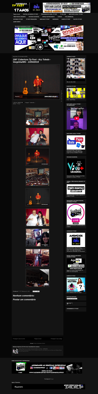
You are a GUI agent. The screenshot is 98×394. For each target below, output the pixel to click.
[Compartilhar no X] (36, 291)
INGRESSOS (55, 19)
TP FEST (18, 5)
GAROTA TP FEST (66, 19)
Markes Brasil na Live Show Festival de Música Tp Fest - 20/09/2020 (33, 348)
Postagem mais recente (19, 338)
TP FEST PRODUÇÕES (31, 19)
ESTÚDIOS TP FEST (18, 19)
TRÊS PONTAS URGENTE (19, 16)
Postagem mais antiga (56, 338)
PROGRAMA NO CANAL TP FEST (49, 14)
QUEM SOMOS (16, 21)
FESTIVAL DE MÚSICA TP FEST (30, 14)
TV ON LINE (63, 14)
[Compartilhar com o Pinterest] (39, 291)
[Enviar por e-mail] (33, 291)
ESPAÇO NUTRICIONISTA (48, 16)
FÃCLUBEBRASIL (69, 16)
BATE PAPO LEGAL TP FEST (76, 14)
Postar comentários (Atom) (39, 343)
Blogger (51, 379)
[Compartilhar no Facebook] (37, 291)
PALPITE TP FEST (77, 19)
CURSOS (60, 16)
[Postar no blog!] (34, 291)
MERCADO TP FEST (45, 19)
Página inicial (16, 14)
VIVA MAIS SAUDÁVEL (34, 16)
